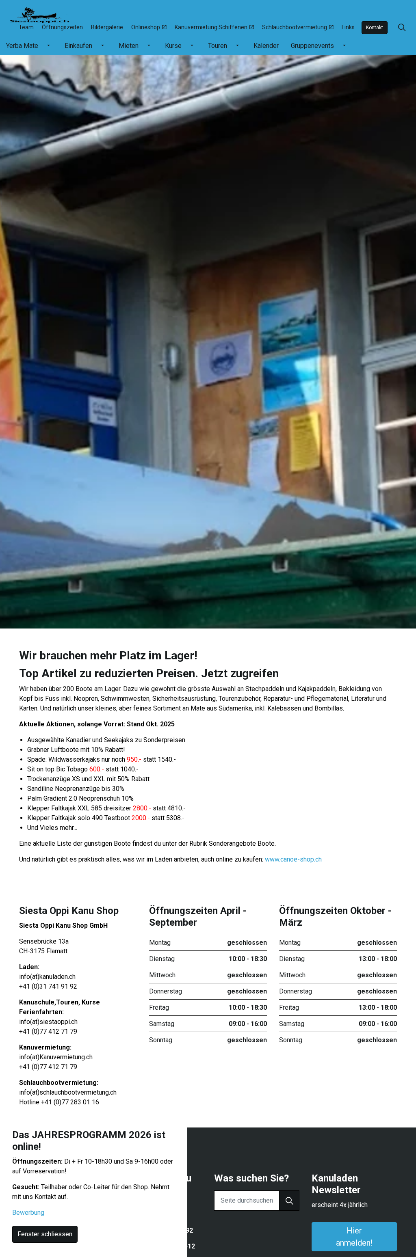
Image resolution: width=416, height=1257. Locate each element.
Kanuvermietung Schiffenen (211, 27)
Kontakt (374, 27)
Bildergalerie (107, 27)
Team (26, 27)
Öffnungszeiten (62, 27)
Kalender (266, 46)
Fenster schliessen (44, 1234)
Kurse (173, 46)
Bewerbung (28, 1212)
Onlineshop (145, 27)
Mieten (129, 46)
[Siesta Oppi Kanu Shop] (40, 14)
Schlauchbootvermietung (294, 27)
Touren (217, 46)
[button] (289, 1200)
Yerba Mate (22, 46)
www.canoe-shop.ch (293, 859)
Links (348, 27)
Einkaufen (78, 46)
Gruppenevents (312, 46)
